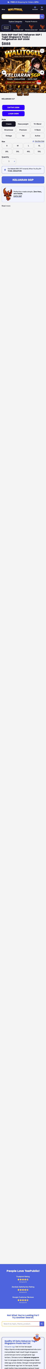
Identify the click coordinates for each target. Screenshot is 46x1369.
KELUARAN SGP (23, 180)
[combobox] (21, 16)
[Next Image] (42, 72)
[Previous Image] (4, 72)
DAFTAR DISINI (13, 107)
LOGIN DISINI (13, 114)
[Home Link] (15, 9)
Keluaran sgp (10, 1347)
